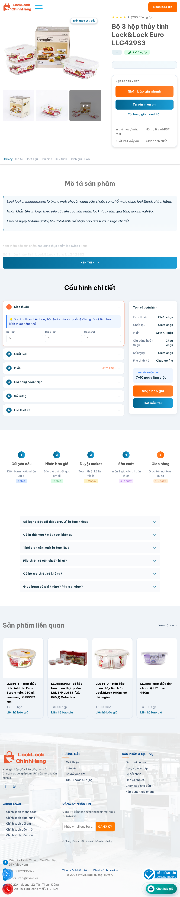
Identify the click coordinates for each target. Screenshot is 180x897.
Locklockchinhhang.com (26, 201)
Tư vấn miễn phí (144, 104)
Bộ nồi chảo (134, 774)
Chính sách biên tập (75, 870)
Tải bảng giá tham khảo (144, 114)
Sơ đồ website (76, 774)
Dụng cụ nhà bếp (137, 768)
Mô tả (19, 159)
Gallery (7, 159)
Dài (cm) (11, 332)
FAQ (87, 159)
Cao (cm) (89, 332)
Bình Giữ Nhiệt (135, 780)
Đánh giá (76, 159)
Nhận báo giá (162, 7)
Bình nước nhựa (136, 762)
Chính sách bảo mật (19, 829)
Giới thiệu (72, 762)
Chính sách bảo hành (20, 835)
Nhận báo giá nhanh (144, 91)
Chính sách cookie (105, 870)
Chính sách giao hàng (20, 818)
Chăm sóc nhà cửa (138, 785)
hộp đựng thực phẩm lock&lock (58, 246)
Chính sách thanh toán (21, 812)
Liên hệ (71, 768)
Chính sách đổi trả (18, 823)
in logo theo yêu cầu (47, 211)
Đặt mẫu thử (153, 403)
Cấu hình (46, 159)
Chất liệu (32, 159)
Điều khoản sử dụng (79, 780)
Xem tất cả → (167, 625)
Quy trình (61, 159)
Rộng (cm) (51, 332)
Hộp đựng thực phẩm (140, 791)
